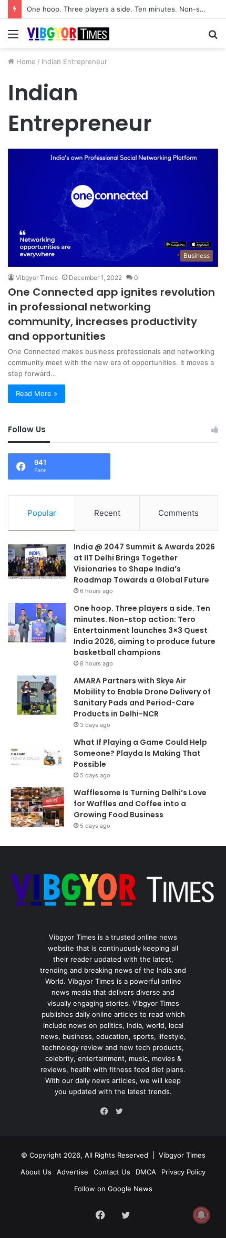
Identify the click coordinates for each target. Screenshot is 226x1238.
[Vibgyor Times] (68, 33)
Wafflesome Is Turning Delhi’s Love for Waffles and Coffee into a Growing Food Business (140, 803)
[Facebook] (106, 1111)
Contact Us (112, 1172)
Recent (107, 513)
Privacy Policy (183, 1172)
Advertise (72, 1172)
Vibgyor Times (37, 278)
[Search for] (213, 37)
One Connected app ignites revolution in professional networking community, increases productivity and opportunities (111, 314)
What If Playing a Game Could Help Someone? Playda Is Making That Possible (140, 753)
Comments (178, 513)
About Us (36, 1172)
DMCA (146, 1172)
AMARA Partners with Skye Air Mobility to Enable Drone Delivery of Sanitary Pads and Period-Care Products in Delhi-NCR (142, 697)
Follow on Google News (113, 1188)
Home (25, 61)
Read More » (36, 393)
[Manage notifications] (201, 1214)
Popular (41, 513)
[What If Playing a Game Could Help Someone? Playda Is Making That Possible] (37, 756)
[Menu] (13, 37)
